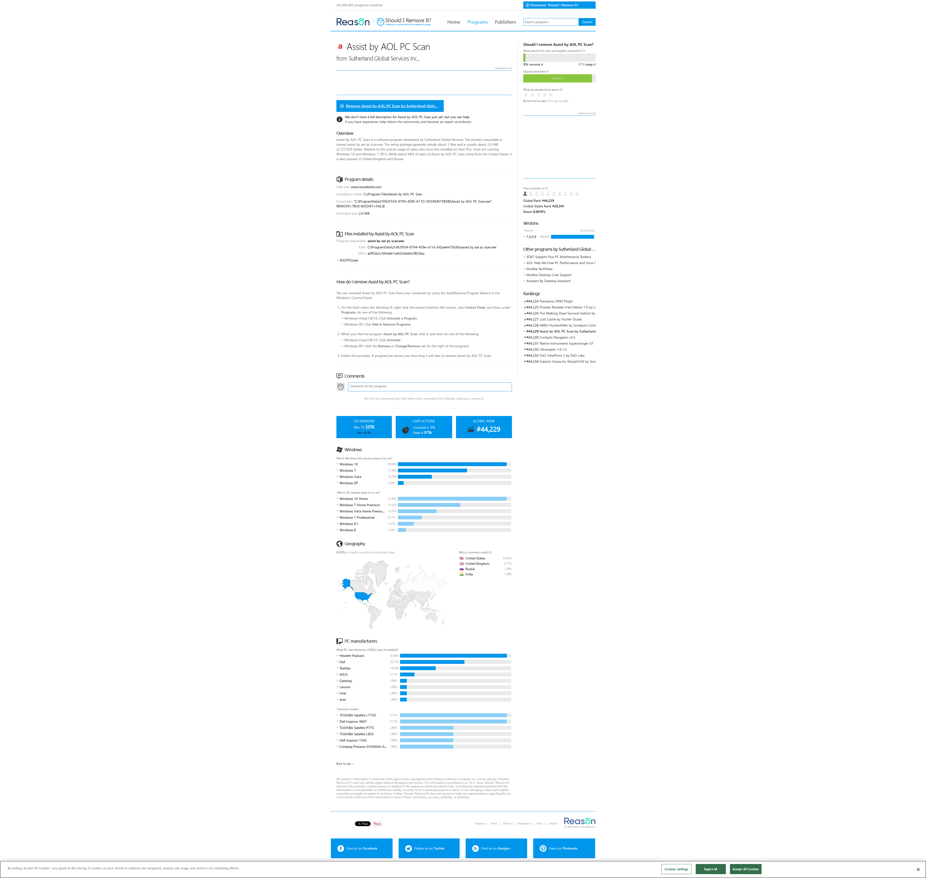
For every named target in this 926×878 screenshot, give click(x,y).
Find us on (362, 848)
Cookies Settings (676, 869)
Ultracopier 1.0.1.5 (553, 349)
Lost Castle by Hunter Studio (561, 319)
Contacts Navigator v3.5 (557, 337)
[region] (463, 869)
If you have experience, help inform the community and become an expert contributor (408, 121)
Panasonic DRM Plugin (556, 301)
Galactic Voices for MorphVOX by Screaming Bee (575, 361)
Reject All (710, 869)
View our (563, 848)
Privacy (507, 823)
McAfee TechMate (539, 268)
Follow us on (429, 848)
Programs (477, 21)
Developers (524, 823)
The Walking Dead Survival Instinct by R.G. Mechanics (579, 313)
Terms (494, 823)
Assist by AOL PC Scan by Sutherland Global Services (580, 331)
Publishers (505, 21)
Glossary (480, 823)
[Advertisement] (559, 147)
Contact (553, 823)
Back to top (343, 763)
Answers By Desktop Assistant (548, 281)
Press (539, 823)
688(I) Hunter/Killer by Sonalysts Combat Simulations (579, 325)
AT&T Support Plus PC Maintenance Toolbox (558, 256)
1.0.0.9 (531, 236)
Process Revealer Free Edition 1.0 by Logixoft (572, 307)
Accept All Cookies (746, 869)
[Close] (918, 869)
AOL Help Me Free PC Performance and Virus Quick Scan (568, 262)
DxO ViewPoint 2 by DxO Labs (562, 355)
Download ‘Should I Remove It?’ (555, 5)
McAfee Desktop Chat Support (549, 274)
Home (453, 21)
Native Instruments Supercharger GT (566, 343)
